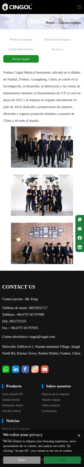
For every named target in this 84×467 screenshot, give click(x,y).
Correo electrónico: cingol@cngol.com (28, 337)
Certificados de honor (21, 49)
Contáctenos (49, 411)
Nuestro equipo (21, 58)
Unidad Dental (11, 399)
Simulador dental (12, 405)
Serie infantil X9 (12, 394)
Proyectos (57, 49)
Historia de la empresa (57, 39)
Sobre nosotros (51, 405)
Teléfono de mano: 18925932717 (24, 308)
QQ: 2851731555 (14, 321)
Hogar (50, 22)
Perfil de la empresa (21, 39)
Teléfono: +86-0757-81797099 (23, 314)
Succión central (11, 411)
